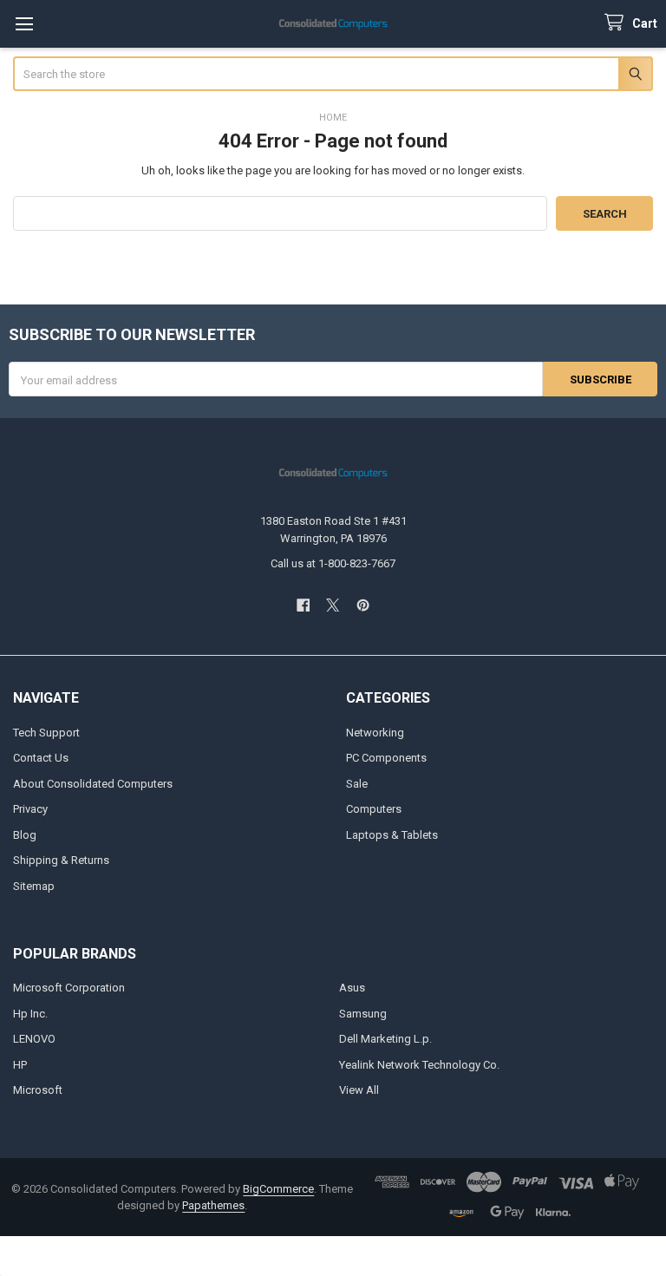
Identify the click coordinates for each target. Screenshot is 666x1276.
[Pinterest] (362, 605)
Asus (352, 987)
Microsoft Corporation (69, 987)
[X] (332, 605)
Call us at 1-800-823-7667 (333, 563)
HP (20, 1064)
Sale (357, 783)
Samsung (363, 1013)
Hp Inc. (30, 1013)
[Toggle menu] (24, 24)
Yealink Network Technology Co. (419, 1064)
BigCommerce (278, 1188)
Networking (375, 732)
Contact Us (41, 757)
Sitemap (34, 886)
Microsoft (37, 1089)
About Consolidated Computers (93, 783)
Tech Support (46, 732)
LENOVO (34, 1038)
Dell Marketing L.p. (385, 1038)
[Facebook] (303, 605)
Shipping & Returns (61, 860)
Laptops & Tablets (392, 834)
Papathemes (213, 1205)
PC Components (386, 757)
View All (359, 1089)
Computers (374, 808)
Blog (24, 834)
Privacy (30, 808)
